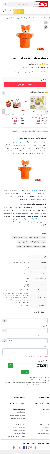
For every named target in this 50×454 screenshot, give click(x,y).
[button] (46, 111)
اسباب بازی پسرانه (23, 242)
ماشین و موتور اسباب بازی (16, 436)
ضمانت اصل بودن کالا (17, 403)
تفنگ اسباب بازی (19, 433)
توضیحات (41, 131)
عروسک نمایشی (33, 191)
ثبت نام (46, 409)
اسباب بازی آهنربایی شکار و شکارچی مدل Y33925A (38, 116)
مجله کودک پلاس (43, 433)
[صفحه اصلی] (49, 18)
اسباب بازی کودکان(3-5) (20, 238)
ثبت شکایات (21, 412)
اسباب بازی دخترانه (39, 246)
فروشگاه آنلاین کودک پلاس (34, 219)
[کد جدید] (10, 365)
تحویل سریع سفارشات (18, 418)
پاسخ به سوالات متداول (17, 415)
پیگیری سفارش (19, 397)
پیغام (45, 346)
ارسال (25, 372)
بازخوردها (15, 131)
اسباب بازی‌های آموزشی (18, 142)
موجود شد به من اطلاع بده (24, 85)
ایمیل (45, 326)
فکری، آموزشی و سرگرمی (38, 18)
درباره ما (46, 427)
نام (47, 316)
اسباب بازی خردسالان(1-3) (37, 238)
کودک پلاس (44, 424)
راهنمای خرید (44, 397)
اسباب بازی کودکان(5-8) (38, 242)
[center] (5, 4)
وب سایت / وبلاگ (42, 336)
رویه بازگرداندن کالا (42, 403)
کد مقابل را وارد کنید (40, 361)
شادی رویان (40, 67)
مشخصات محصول (28, 131)
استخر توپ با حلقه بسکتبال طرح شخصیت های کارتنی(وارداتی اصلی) (14, 116)
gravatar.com (22, 382)
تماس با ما (45, 430)
